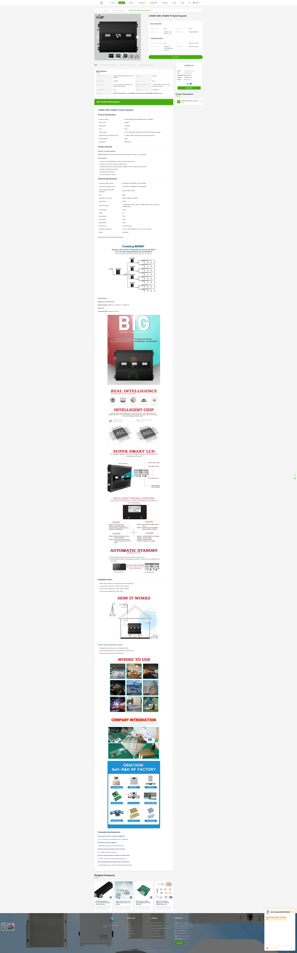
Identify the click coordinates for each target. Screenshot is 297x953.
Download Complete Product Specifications (110, 237)
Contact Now (103, 909)
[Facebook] (295, 475)
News (174, 2)
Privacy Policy (130, 933)
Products (121, 2)
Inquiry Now (189, 88)
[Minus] (292, 912)
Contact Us (165, 2)
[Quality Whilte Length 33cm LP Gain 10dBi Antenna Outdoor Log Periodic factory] (124, 890)
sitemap (129, 936)
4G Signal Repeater (156, 930)
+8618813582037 (188, 73)
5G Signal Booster (155, 933)
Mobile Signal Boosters (156, 922)
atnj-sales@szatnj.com (189, 71)
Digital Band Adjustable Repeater (159, 928)
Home (112, 2)
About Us (131, 2)
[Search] (189, 2)
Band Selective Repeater (157, 925)
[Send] (291, 948)
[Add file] (267, 948)
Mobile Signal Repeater (156, 936)
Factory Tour (142, 2)
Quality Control (153, 2)
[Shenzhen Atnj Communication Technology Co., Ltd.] (102, 2)
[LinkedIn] (295, 478)
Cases (182, 2)
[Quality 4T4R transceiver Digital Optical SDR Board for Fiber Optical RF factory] (144, 890)
